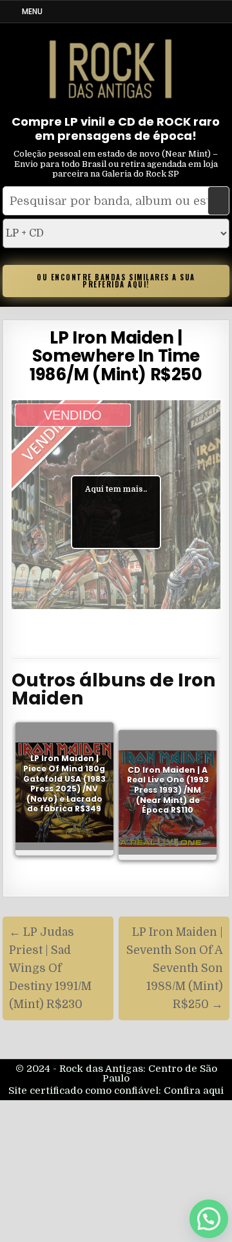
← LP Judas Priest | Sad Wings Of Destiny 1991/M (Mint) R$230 (50, 968)
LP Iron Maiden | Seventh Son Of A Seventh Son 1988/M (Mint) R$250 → (174, 968)
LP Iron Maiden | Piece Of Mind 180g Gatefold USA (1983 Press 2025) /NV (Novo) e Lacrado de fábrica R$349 (64, 784)
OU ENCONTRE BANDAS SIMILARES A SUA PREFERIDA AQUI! (116, 280)
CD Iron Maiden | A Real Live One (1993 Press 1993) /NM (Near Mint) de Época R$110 (168, 789)
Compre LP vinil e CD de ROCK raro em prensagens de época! (116, 128)
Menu (32, 11)
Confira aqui (194, 1090)
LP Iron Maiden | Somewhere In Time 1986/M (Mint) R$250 (116, 356)
